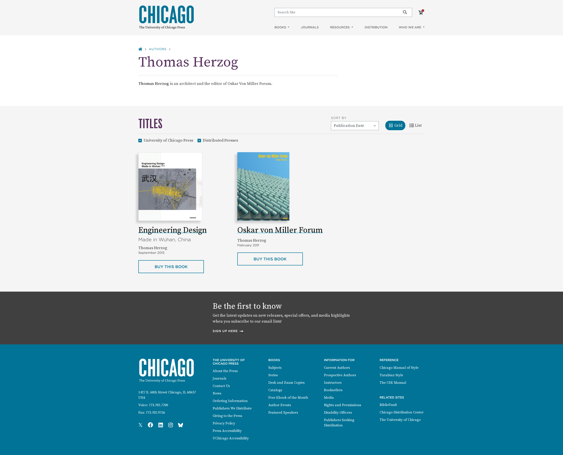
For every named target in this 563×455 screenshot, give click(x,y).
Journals (310, 27)
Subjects (275, 367)
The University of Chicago (400, 420)
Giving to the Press (227, 416)
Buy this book (179, 266)
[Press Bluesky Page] (180, 425)
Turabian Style (391, 375)
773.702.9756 (155, 412)
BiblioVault (388, 405)
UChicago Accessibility (231, 438)
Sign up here (228, 331)
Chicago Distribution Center (402, 412)
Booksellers (333, 390)
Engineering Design (172, 230)
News (217, 393)
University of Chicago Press (168, 140)
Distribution (376, 27)
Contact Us (221, 386)
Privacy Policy (224, 423)
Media (329, 397)
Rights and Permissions (342, 405)
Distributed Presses (220, 140)
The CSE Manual (393, 382)
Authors (157, 49)
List (420, 125)
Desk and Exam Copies (286, 382)
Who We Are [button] (410, 27)
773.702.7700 (158, 405)
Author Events (279, 405)
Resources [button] (340, 27)
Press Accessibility (227, 431)
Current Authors (337, 367)
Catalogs (275, 390)
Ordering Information (230, 401)
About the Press (225, 371)
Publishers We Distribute (232, 408)
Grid (399, 125)
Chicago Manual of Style (399, 367)
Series (273, 375)
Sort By (339, 118)
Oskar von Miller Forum (280, 230)
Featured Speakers (283, 412)
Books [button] (280, 27)
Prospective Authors (340, 375)
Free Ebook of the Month (288, 397)
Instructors (333, 382)
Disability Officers (338, 412)
